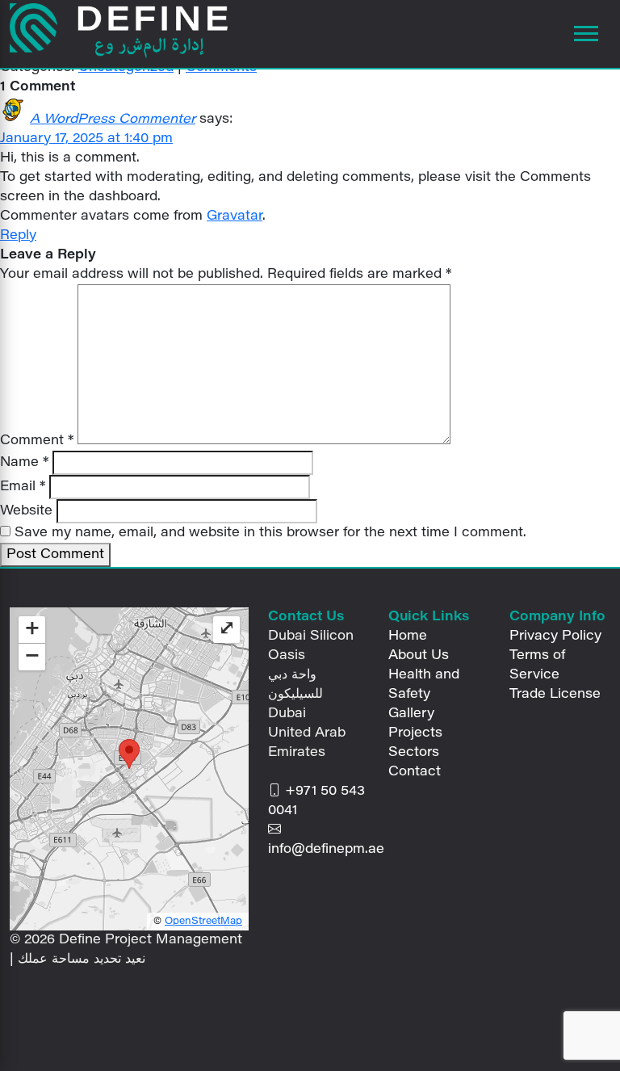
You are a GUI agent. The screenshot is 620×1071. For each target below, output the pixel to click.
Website (26, 511)
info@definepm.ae (326, 849)
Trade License (555, 694)
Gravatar (234, 216)
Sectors (413, 752)
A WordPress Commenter (112, 119)
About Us (418, 655)
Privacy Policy (555, 636)
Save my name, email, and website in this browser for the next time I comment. (270, 533)
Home (407, 636)
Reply (18, 235)
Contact (414, 772)
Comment (36, 441)
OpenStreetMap (203, 921)
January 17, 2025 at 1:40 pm (86, 138)
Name (24, 462)
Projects (415, 733)
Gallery (411, 714)
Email (22, 487)
